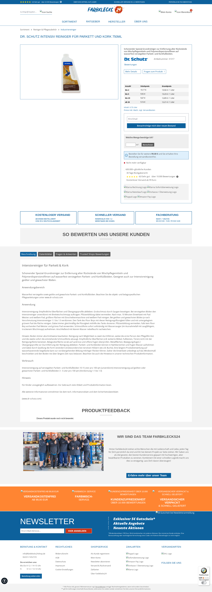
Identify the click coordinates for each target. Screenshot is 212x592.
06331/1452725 (29, 557)
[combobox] (29, 12)
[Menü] (208, 567)
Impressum (60, 565)
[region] (69, 71)
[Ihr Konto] (165, 12)
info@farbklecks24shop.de (33, 553)
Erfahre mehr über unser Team (147, 475)
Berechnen (148, 144)
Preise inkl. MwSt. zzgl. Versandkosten (139, 110)
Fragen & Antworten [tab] (66, 254)
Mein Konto (96, 557)
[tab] (28, 254)
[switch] (203, 582)
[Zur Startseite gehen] (106, 11)
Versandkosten (100, 587)
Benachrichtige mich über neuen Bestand (156, 125)
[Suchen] (45, 12)
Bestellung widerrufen (31, 576)
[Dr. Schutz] (136, 59)
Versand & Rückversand (101, 565)
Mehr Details (131, 71)
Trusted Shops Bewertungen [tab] (94, 254)
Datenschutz (60, 561)
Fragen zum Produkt (153, 71)
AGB (57, 557)
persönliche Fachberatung (180, 2)
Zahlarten (95, 569)
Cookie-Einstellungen (64, 569)
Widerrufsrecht (61, 553)
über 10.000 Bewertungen (45, 2)
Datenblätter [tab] (45, 254)
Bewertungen (130, 64)
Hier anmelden (77, 530)
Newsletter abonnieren (100, 561)
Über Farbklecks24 (99, 573)
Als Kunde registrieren (100, 553)
